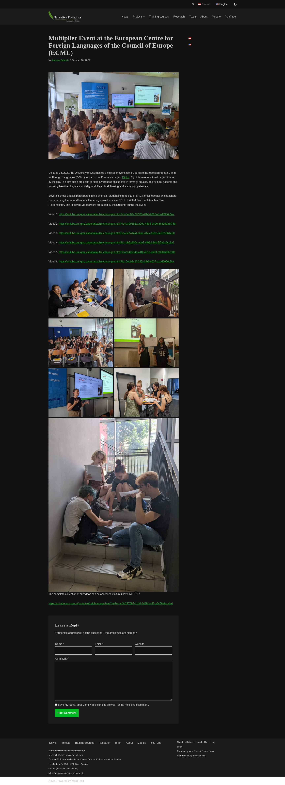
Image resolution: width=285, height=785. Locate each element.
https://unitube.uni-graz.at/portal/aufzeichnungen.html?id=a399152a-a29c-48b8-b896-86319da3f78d (117, 223)
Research (179, 16)
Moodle (216, 16)
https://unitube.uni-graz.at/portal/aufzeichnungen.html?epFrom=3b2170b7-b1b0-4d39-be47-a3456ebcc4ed (110, 603)
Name (59, 644)
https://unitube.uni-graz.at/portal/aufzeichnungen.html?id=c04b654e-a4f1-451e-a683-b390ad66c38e (117, 252)
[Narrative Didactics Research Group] (64, 16)
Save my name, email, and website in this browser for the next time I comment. (103, 704)
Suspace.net (199, 755)
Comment (61, 658)
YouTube (230, 16)
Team (192, 16)
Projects (65, 742)
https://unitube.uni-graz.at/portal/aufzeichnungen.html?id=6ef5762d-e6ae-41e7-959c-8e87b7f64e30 (117, 233)
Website (139, 644)
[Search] (193, 4)
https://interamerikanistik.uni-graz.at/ (65, 773)
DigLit (125, 177)
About (203, 16)
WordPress (194, 751)
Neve (211, 751)
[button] (144, 16)
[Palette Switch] (235, 4)
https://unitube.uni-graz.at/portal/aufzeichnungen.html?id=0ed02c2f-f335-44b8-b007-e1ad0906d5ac (116, 214)
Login (179, 747)
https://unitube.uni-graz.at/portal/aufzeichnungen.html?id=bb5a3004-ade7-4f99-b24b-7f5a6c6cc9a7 (116, 242)
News (125, 16)
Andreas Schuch (60, 60)
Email (99, 644)
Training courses (159, 16)
